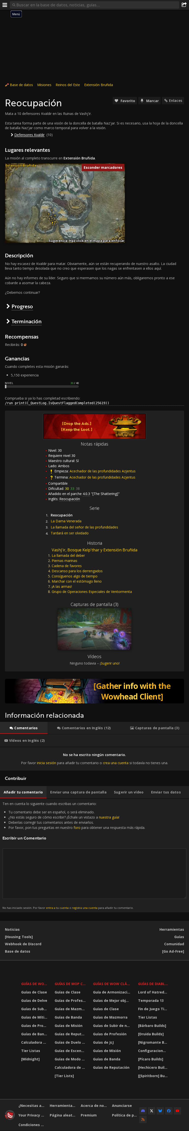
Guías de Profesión (34, 1025)
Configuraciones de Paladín (153, 1050)
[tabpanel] (94, 759)
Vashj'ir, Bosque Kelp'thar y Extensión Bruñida (94, 550)
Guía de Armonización (112, 992)
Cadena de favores (67, 565)
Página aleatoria (63, 1115)
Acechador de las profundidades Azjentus (103, 471)
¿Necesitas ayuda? (32, 1105)
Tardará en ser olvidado (70, 533)
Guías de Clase (34, 992)
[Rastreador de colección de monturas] (94, 691)
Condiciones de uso (32, 1124)
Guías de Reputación (71, 1034)
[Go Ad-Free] (173, 951)
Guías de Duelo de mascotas (71, 1042)
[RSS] (143, 1119)
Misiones (44, 84)
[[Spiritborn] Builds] (153, 1075)
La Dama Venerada (66, 521)
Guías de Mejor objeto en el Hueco (112, 1000)
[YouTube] (177, 1111)
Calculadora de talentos (34, 1042)
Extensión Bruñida (98, 84)
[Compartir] (184, 5)
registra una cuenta (84, 908)
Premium (89, 1115)
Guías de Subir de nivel (34, 1009)
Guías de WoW (34, 983)
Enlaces (175, 100)
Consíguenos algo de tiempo (74, 576)
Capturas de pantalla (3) (94, 604)
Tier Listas (30, 1050)
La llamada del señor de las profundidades (84, 527)
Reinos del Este (68, 84)
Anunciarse (122, 1105)
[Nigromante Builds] (153, 1042)
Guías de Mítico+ (34, 1017)
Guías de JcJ (103, 1042)
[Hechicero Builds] (153, 1067)
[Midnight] (30, 1059)
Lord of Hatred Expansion (153, 992)
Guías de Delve (34, 1000)
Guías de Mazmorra (71, 1009)
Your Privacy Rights (32, 1115)
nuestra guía (109, 817)
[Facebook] (169, 1111)
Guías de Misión (68, 1025)
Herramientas (171, 929)
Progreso (22, 306)
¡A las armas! (62, 586)
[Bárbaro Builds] (152, 1025)
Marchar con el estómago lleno (77, 581)
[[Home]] (10, 1118)
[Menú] (5, 5)
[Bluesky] (160, 1111)
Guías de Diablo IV (153, 983)
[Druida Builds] (151, 1034)
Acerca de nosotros (94, 1105)
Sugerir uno (110, 663)
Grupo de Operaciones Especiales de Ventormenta (92, 591)
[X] (151, 1111)
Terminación (27, 321)
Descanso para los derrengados (77, 571)
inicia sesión (46, 762)
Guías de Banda (34, 1034)
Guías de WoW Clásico (112, 983)
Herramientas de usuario (63, 1105)
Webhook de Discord (23, 944)
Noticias (12, 929)
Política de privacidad (126, 1115)
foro (77, 827)
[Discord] (143, 1111)
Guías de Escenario (71, 1050)
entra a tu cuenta (57, 908)
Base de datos (21, 84)
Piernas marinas (64, 560)
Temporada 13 (151, 1000)
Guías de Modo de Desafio (71, 1059)
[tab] (23, 728)
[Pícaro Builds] (150, 1059)
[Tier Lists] (64, 1075)
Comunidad (174, 944)
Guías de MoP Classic (71, 983)
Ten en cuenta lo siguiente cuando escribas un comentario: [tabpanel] (73, 855)
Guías (179, 936)
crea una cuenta (115, 762)
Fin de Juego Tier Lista (153, 1009)
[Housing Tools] (19, 936)
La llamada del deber (68, 555)
